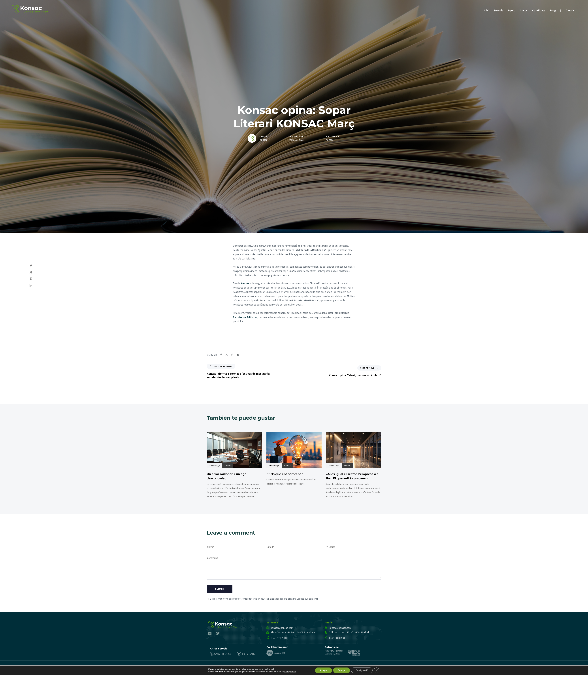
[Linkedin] (34, 285)
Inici (486, 10)
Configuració (362, 670)
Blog (553, 10)
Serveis (498, 10)
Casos (524, 10)
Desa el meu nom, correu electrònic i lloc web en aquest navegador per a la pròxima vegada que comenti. (264, 598)
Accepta (323, 670)
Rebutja (341, 670)
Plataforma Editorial (245, 317)
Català (570, 10)
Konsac (263, 140)
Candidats (538, 10)
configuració (290, 671)
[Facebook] (34, 265)
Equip (511, 10)
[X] (34, 272)
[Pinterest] (34, 278)
